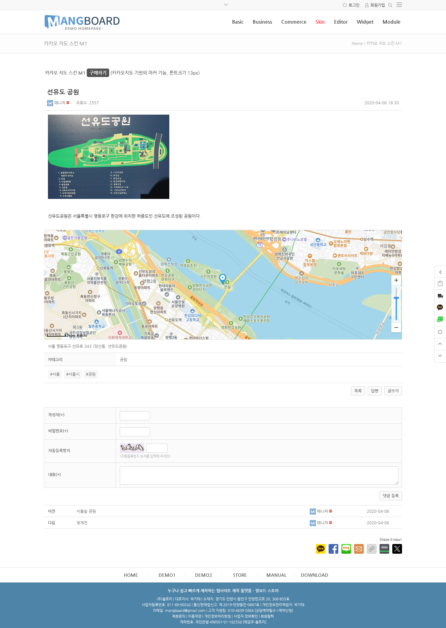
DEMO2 (203, 574)
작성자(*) (56, 414)
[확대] (396, 280)
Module (391, 22)
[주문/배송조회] (440, 296)
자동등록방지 (59, 450)
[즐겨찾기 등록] (440, 332)
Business (262, 22)
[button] (50, 102)
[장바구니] (440, 283)
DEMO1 (167, 574)
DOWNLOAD (314, 574)
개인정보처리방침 (217, 616)
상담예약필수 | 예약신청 (274, 610)
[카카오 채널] (440, 307)
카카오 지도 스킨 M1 (75, 72)
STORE (240, 574)
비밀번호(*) (58, 430)
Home (357, 43)
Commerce (293, 22)
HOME (131, 574)
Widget (365, 22)
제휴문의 (178, 616)
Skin (320, 22)
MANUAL (276, 574)
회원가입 (377, 5)
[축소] (396, 327)
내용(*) (54, 474)
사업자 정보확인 (246, 616)
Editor (341, 22)
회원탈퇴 (267, 616)
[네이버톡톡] (440, 319)
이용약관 (194, 616)
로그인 (354, 5)
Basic (238, 22)
